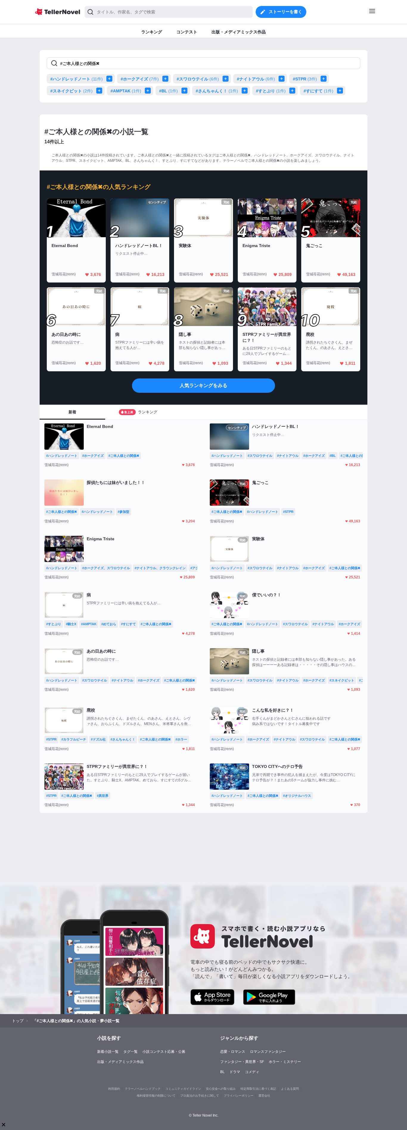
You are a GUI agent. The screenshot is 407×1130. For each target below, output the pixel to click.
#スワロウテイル (198, 79)
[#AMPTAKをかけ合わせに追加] (149, 90)
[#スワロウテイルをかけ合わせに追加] (227, 78)
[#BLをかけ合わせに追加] (185, 90)
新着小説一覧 (108, 1052)
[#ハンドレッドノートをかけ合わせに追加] (110, 78)
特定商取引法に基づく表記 (258, 1088)
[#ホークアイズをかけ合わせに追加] (166, 78)
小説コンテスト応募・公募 (163, 1052)
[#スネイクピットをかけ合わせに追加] (100, 90)
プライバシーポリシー (239, 1095)
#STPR (305, 79)
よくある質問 (290, 1088)
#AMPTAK (126, 91)
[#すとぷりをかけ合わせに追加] (293, 90)
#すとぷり (271, 91)
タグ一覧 (130, 1052)
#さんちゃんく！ (217, 91)
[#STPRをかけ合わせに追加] (325, 78)
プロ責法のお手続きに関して (199, 1095)
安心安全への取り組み (221, 1088)
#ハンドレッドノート (76, 79)
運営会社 (264, 1095)
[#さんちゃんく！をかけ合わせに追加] (246, 90)
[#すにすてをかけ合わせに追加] (341, 90)
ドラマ (234, 1072)
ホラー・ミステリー (285, 1062)
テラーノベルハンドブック (143, 1088)
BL (222, 1072)
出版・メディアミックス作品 (120, 1062)
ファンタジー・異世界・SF (242, 1062)
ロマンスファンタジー (268, 1052)
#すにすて (318, 91)
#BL (168, 91)
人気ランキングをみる (203, 385)
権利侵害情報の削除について (156, 1095)
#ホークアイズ (140, 79)
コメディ (252, 1072)
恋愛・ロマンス (232, 1052)
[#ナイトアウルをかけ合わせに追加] (283, 78)
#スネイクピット (71, 91)
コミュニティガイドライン (183, 1088)
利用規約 (114, 1088)
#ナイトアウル (256, 79)
